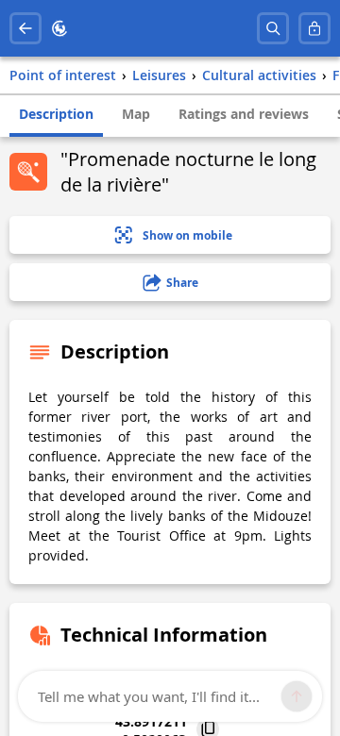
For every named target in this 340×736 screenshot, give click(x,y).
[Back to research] (25, 28)
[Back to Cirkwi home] (59, 28)
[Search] (273, 28)
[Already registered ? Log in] (314, 28)
